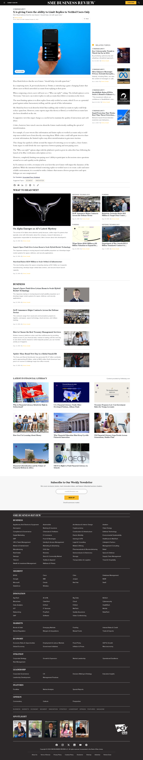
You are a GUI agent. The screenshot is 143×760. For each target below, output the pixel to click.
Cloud (75, 601)
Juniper (75, 579)
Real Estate (17, 553)
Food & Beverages (49, 539)
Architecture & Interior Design (83, 525)
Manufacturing (18, 549)
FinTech (75, 605)
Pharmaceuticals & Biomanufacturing (85, 549)
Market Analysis (48, 689)
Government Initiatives (50, 646)
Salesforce (16, 586)
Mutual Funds (77, 631)
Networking (17, 612)
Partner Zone (107, 755)
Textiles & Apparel (49, 560)
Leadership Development (21, 677)
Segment (43, 709)
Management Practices (50, 677)
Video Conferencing (79, 615)
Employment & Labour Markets (53, 643)
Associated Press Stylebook (31, 177)
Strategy (63, 709)
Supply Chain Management (112, 556)
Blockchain (16, 601)
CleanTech (46, 601)
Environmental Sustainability (112, 535)
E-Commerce (47, 535)
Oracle (45, 582)
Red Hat (75, 582)
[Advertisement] (111, 25)
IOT (14, 608)
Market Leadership (79, 658)
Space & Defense (108, 553)
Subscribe (131, 2)
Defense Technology (110, 532)
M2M (104, 579)
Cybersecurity (107, 601)
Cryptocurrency (78, 528)
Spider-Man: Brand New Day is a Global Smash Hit (35, 354)
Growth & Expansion (50, 658)
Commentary (17, 701)
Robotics (46, 553)
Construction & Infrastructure (82, 532)
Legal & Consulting (79, 542)
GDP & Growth (108, 643)
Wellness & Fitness (49, 563)
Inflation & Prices (78, 646)
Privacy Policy (58, 755)
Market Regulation (19, 631)
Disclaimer (80, 755)
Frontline (16, 689)
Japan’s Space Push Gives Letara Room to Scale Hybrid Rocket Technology (42, 247)
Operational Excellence (110, 658)
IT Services (46, 608)
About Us (34, 755)
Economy (34, 709)
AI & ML (45, 598)
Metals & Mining (78, 546)
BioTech (105, 598)
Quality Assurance (79, 612)
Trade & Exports (108, 631)
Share (87, 18)
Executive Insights (109, 674)
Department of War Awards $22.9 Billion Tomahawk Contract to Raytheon (115, 245)
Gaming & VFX (78, 539)
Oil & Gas (46, 549)
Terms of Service (45, 755)
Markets (25, 709)
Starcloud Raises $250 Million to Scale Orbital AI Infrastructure (37, 262)
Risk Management (19, 662)
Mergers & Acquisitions (51, 631)
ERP (14, 539)
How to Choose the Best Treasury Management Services (37, 332)
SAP (14, 615)
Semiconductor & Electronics (82, 553)
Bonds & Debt (18, 627)
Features (91, 709)
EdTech (45, 605)
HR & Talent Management (21, 542)
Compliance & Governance (22, 532)
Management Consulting (111, 546)
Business (19, 284)
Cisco (45, 575)
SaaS (104, 582)
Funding (75, 627)
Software (46, 615)
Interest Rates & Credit (110, 627)
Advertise (97, 755)
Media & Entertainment (20, 546)
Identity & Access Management (53, 542)
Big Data (76, 598)
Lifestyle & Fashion (109, 542)
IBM (44, 579)
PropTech (46, 612)
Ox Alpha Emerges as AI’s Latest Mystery (34, 229)
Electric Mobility (78, 535)
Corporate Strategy (19, 658)
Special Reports (78, 689)
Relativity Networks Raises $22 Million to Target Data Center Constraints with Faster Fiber (114, 215)
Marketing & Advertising (51, 546)
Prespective (77, 701)
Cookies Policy (69, 755)
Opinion (83, 709)
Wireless (46, 586)
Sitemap (88, 755)
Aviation (105, 525)
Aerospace (17, 528)
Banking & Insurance (50, 528)
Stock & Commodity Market (52, 556)
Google (15, 579)
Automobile (47, 525)
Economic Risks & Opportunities (24, 643)
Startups (16, 556)
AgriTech (16, 598)
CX (44, 674)
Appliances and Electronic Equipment (26, 525)
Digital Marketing (19, 535)
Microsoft (16, 582)
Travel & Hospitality (109, 560)
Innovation (53, 709)
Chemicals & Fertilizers (50, 532)
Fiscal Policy (77, 643)
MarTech (75, 608)
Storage (75, 556)
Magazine (100, 709)
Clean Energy (107, 528)
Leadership (73, 709)
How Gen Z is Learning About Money (27, 435)
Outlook (45, 701)
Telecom (16, 560)
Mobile (105, 608)
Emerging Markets (49, 627)
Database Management (111, 575)
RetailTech (106, 612)
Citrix (74, 575)
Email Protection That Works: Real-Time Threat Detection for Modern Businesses (103, 115)
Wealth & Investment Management (24, 563)
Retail (104, 549)
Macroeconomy (108, 646)
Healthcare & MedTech (110, 539)
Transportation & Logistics (82, 560)
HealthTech (106, 605)
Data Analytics (18, 605)
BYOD (15, 575)
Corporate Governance (21, 674)
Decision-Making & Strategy (82, 674)
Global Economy (18, 646)
